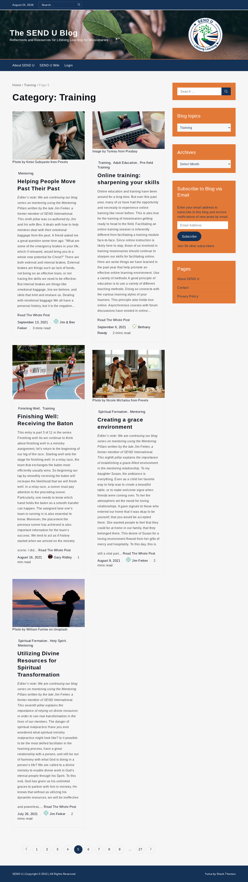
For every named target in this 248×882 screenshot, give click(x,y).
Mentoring (26, 173)
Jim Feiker (140, 560)
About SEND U (23, 65)
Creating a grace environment (120, 423)
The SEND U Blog (44, 32)
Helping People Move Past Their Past (46, 185)
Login (69, 65)
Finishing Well (29, 408)
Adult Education (125, 163)
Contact (183, 287)
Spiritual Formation (112, 412)
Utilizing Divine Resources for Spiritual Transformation (38, 664)
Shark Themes (226, 873)
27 (140, 849)
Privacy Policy (187, 296)
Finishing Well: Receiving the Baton (45, 420)
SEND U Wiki (49, 65)
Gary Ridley (63, 557)
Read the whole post (33, 315)
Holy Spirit (58, 641)
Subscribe (189, 236)
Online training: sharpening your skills (128, 179)
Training (104, 163)
